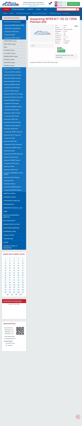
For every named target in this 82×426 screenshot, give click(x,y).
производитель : (59, 29)
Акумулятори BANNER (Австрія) (12, 84)
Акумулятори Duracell (9, 151)
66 (22, 275)
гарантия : (57, 43)
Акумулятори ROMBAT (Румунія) (12, 160)
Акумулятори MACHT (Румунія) (11, 177)
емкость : (57, 33)
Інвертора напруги (9, 193)
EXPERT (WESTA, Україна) (10, 44)
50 (18, 270)
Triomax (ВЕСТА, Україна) (9, 53)
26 (5, 265)
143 (18, 287)
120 (14, 285)
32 (18, 265)
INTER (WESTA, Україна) (55, 13)
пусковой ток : (58, 35)
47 (9, 270)
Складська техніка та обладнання (10, 247)
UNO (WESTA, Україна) (9, 59)
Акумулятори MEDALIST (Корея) (12, 81)
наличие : (57, 27)
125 (18, 285)
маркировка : (58, 31)
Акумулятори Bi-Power (9, 183)
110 (10, 285)
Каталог (6, 9)
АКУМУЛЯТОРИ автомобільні (23, 13)
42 (18, 268)
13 (5, 263)
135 (5, 287)
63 (9, 275)
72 (14, 278)
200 (14, 292)
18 (18, 263)
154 (5, 290)
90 (9, 282)
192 (5, 292)
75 (5, 280)
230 (16, 294)
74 (22, 278)
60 (22, 273)
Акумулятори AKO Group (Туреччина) (13, 97)
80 (18, 280)
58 (18, 273)
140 (10, 287)
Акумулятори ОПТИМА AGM (11, 201)
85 (5, 282)
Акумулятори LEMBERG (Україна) (12, 187)
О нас (45, 9)
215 (8, 294)
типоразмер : (58, 39)
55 (14, 273)
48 (14, 270)
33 (22, 265)
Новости (30, 9)
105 (5, 285)
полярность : (58, 37)
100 (23, 282)
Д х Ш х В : (58, 41)
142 (14, 287)
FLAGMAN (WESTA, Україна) (10, 41)
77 (9, 280)
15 (14, 263)
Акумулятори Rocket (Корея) (11, 157)
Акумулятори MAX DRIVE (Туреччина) (13, 154)
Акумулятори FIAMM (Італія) (11, 119)
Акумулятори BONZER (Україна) (12, 100)
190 (23, 290)
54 (9, 273)
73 (18, 278)
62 (5, 275)
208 (18, 292)
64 (14, 275)
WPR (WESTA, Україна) (9, 65)
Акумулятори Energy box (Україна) (12, 75)
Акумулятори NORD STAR (10, 141)
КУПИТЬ (61, 51)
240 (21, 294)
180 (18, 290)
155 (10, 290)
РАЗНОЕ (5, 242)
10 (14, 261)
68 (5, 278)
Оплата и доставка (18, 9)
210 (23, 292)
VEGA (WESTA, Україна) (9, 50)
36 (9, 268)
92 (14, 282)
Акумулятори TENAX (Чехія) (11, 169)
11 (18, 261)
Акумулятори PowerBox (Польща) (12, 122)
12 (22, 261)
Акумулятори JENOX (9, 166)
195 (10, 292)
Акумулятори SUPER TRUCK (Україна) (13, 94)
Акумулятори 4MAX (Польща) (11, 91)
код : (56, 25)
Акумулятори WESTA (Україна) (39, 13)
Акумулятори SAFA (8, 180)
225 (12, 294)
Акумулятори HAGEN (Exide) (11, 128)
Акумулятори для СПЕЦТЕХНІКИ (12, 69)
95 (18, 282)
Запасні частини (8, 235)
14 (9, 263)
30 (14, 265)
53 (5, 273)
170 (14, 290)
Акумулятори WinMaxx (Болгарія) (12, 78)
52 (22, 270)
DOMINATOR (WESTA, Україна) (11, 56)
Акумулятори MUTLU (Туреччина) (12, 135)
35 (5, 268)
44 (22, 268)
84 (22, 280)
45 (5, 270)
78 (14, 280)
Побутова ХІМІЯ (8, 239)
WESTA (5, 47)
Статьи (38, 9)
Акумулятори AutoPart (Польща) (12, 113)
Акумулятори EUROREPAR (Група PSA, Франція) (13, 173)
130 (23, 285)
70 (9, 278)
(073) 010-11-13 (61, 2)
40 (14, 268)
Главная (5, 13)
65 (18, 275)
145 (23, 287)
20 (22, 263)
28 (9, 265)
